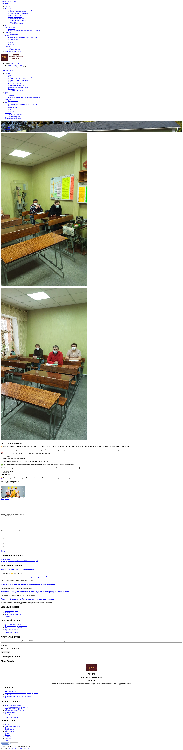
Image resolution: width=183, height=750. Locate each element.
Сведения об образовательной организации (22, 37)
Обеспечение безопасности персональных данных (24, 30)
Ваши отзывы (5, 559)
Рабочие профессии (14, 15)
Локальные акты (10, 27)
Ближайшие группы (11, 611)
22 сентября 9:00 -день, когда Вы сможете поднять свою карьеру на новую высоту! (35, 592)
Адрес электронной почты (10, 648)
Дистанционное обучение (13, 51)
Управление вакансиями (16, 48)
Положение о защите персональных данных (19, 698)
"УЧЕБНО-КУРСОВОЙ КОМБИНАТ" (21, 748)
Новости (11, 42)
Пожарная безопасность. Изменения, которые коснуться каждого (28, 599)
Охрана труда (12, 22)
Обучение (8, 8)
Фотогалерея (12, 41)
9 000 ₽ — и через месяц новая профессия (18, 569)
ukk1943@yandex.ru (15, 65)
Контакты (8, 32)
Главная (7, 6)
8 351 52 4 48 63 (16, 63)
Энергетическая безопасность (18, 20)
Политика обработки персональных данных (19, 696)
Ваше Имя (4, 645)
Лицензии (11, 29)
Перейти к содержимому (9, 1)
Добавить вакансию (14, 49)
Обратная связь (13, 34)
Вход (6, 740)
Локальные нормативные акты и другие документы (21, 693)
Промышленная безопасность (18, 13)
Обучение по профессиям (13, 614)
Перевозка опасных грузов (17, 11)
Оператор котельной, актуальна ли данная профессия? (24, 577)
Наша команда (13, 39)
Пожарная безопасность (16, 18)
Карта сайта (8, 738)
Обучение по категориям (13, 624)
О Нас (7, 36)
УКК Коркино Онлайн (15, 24)
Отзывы (11, 44)
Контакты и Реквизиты (12, 726)
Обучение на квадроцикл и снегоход (20, 10)
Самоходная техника (15, 17)
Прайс (7, 25)
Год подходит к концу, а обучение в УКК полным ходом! (19, 561)
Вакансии (8, 46)
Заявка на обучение (7, 70)
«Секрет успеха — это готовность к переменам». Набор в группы (28, 584)
